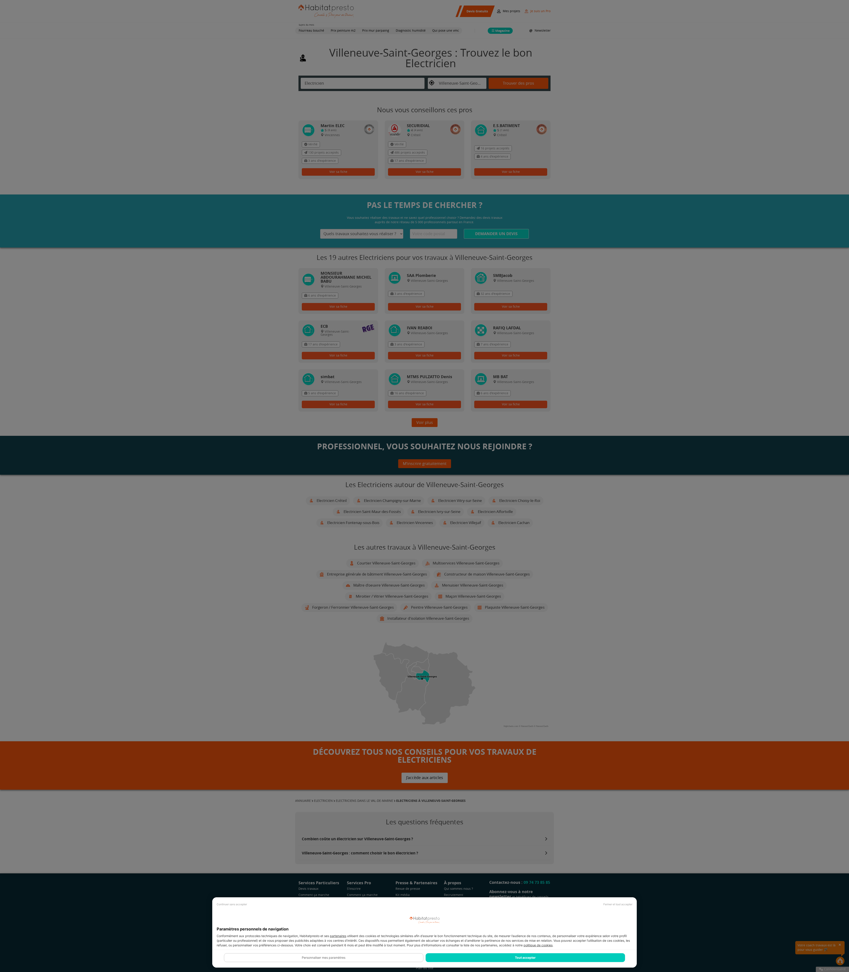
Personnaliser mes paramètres (323, 957)
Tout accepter (525, 957)
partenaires (338, 936)
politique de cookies (538, 945)
